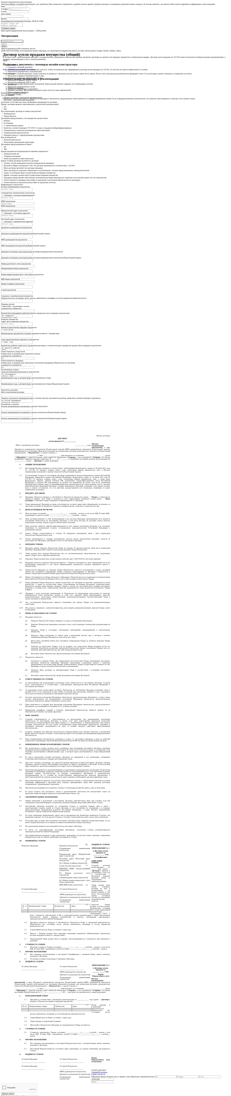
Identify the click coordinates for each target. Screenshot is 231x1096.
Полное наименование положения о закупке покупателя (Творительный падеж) (34, 418)
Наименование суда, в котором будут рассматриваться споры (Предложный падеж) (35, 384)
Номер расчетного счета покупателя (16, 264)
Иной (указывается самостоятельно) (19, 159)
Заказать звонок (8, 1094)
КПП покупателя (8, 206)
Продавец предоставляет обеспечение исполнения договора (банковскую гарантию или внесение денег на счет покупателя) (55, 178)
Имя (2, 6)
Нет (5, 109)
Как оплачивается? (8, 137)
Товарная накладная (12, 156)
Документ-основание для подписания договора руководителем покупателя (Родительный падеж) (41, 258)
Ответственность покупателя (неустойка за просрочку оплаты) (30, 182)
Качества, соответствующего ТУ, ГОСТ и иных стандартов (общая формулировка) (37, 128)
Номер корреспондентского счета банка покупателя (22, 274)
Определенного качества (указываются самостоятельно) (27, 130)
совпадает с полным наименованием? (19, 195)
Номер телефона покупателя (12, 284)
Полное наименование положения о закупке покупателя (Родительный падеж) (33, 412)
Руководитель (9, 114)
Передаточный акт (11, 154)
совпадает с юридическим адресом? (18, 222)
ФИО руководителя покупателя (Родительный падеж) (23, 246)
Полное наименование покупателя (15, 187)
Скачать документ (98, 1070)
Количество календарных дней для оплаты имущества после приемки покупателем (35, 313)
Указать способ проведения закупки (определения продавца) (29, 163)
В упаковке (8, 123)
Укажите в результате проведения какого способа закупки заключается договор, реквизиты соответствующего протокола (50, 398)
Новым (7, 121)
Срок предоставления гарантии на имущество (20, 339)
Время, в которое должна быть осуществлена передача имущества (31, 175)
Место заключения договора (12, 392)
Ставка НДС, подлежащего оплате (15, 306)
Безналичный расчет (12, 140)
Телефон (4, 9)
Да (5, 107)
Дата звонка (6, 14)
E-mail (3, 11)
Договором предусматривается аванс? (16, 144)
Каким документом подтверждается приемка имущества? (24, 151)
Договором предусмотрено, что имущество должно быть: (24, 118)
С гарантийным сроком (13, 125)
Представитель (10, 116)
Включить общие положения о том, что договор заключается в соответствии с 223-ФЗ (39, 166)
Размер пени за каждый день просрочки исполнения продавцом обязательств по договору (38, 363)
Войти (4, 46)
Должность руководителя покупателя (16, 228)
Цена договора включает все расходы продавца (23, 168)
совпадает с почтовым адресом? (17, 213)
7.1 (73, 739)
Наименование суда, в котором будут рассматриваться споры (26, 378)
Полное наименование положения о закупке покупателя (24, 406)
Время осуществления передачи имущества (19, 327)
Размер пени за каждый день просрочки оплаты (20, 354)
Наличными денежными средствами (19, 142)
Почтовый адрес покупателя (12, 219)
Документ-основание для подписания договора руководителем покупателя (32, 252)
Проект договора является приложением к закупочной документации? (30, 104)
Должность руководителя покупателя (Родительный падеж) (25, 234)
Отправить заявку (8, 28)
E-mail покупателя (8, 290)
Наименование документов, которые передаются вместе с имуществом (30, 333)
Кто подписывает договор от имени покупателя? (21, 111)
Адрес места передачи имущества (15, 321)
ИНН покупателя (8, 201)
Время (3, 19)
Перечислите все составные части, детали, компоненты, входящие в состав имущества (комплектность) (43, 298)
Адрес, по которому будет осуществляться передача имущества (29, 173)
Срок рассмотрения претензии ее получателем (20, 372)
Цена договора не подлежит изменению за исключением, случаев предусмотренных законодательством (46, 170)
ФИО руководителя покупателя (14, 240)
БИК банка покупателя (10, 279)
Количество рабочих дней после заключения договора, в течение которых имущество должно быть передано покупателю (51, 346)
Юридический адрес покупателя (14, 211)
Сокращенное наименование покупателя (18, 193)
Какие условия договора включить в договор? (20, 161)
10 (63, 540)
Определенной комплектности (16, 133)
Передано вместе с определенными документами (24, 135)
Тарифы (94, 1072)
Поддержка (102, 1072)
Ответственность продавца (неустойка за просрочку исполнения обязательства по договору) (42, 180)
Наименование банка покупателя (14, 268)
